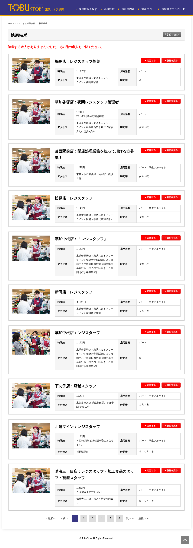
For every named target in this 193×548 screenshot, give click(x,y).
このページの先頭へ (185, 540)
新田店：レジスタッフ (74, 292)
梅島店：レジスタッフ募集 (77, 61)
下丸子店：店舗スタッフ (75, 386)
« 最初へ (51, 518)
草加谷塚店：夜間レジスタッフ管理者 (87, 102)
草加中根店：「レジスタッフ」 (81, 239)
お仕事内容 (128, 9)
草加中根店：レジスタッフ (77, 333)
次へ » (130, 518)
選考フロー (148, 9)
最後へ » (143, 518)
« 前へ (64, 518)
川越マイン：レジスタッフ (77, 426)
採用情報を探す (88, 9)
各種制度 (109, 9)
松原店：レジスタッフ (74, 198)
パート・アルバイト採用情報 (21, 23)
